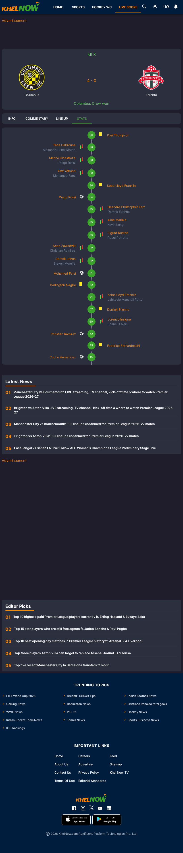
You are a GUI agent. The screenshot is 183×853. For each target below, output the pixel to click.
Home (58, 756)
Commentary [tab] (36, 118)
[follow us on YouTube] (100, 808)
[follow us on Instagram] (83, 808)
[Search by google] (144, 7)
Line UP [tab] (62, 118)
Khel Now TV (119, 772)
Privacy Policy (88, 772)
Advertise (85, 764)
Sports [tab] (78, 7)
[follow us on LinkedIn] (109, 808)
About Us (61, 764)
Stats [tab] (82, 118)
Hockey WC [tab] (102, 7)
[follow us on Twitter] (91, 808)
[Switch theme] (155, 7)
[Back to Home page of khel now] (21, 7)
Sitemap (116, 764)
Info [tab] (12, 118)
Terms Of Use (64, 781)
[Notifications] (176, 7)
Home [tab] (58, 7)
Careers (84, 756)
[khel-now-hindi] (166, 7)
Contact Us (62, 772)
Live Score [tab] (128, 7)
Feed (113, 756)
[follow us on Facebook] (74, 808)
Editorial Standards (92, 781)
